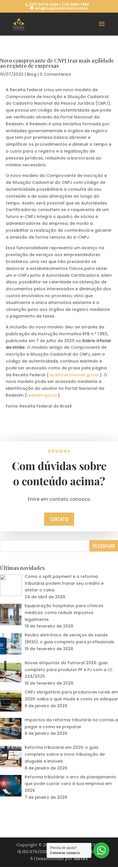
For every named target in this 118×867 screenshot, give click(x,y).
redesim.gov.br (42, 395)
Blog (31, 74)
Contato (59, 519)
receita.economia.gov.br (74, 375)
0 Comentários (55, 74)
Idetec (81, 859)
